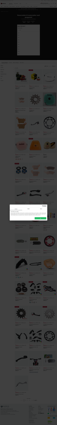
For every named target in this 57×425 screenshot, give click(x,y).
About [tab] (41, 208)
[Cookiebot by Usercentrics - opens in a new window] (42, 206)
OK (40, 218)
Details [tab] (28, 208)
